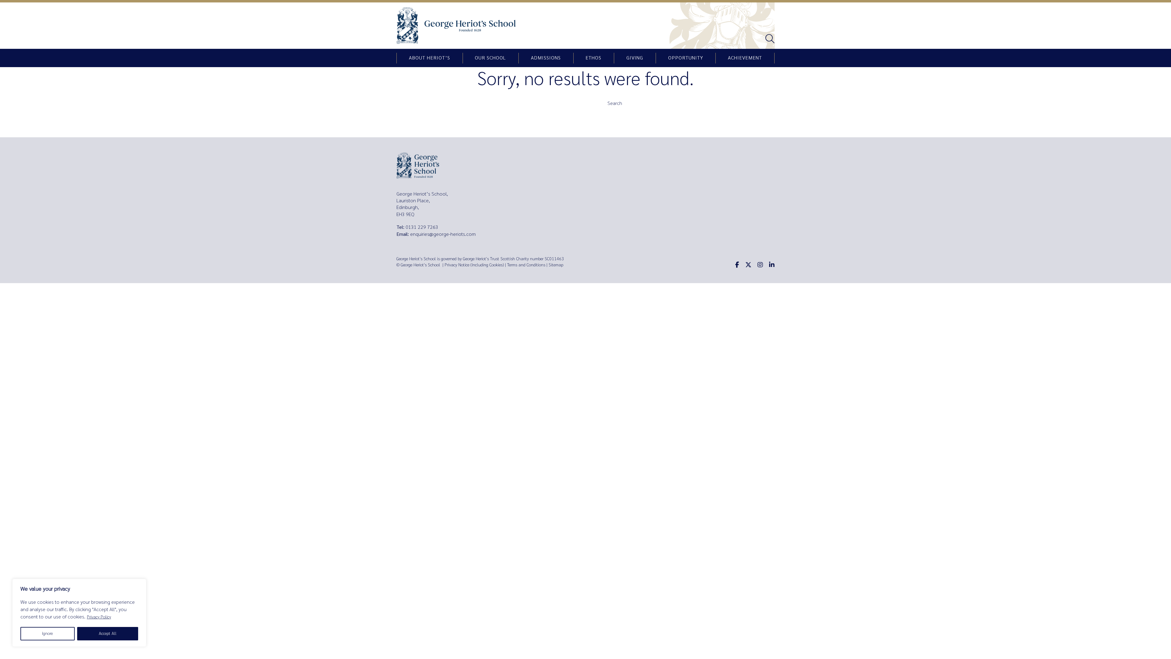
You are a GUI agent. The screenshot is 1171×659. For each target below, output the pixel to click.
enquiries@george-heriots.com (443, 234)
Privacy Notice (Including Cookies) (474, 265)
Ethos (593, 58)
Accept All (107, 633)
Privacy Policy (99, 617)
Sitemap (556, 265)
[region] (79, 613)
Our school (490, 58)
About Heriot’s (429, 58)
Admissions (546, 58)
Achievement (745, 58)
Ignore (47, 633)
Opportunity (685, 58)
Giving (634, 58)
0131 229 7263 (422, 227)
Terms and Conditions (526, 265)
